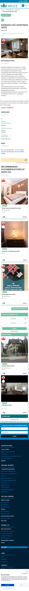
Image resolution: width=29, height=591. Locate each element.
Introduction (4, 33)
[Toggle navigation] (27, 5)
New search (6, 15)
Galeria (3, 542)
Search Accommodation (19, 308)
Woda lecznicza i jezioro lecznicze (9, 473)
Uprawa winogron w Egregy (7, 531)
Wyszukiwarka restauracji (7, 540)
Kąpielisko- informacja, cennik (8, 451)
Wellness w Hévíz (5, 500)
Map (2, 35)
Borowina (3, 475)
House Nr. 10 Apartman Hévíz (11, 251)
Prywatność (4, 559)
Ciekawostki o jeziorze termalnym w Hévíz (11, 456)
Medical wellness (5, 502)
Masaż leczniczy (5, 485)
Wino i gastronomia (6, 529)
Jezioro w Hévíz (5, 449)
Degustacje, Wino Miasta (7, 533)
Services (20, 33)
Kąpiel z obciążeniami (6, 478)
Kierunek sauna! (5, 504)
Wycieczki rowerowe (6, 518)
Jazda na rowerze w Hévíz (7, 516)
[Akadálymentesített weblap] (27, 1)
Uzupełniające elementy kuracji (8, 480)
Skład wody (4, 453)
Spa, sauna (3, 520)
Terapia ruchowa (5, 487)
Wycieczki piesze (5, 511)
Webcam (3, 460)
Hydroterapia (4, 491)
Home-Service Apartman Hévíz (11, 208)
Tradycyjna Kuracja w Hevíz (8, 469)
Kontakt (3, 557)
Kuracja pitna (4, 482)
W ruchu (3, 509)
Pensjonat (5, 363)
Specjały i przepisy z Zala (7, 535)
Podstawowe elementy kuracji (8, 471)
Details (25, 217)
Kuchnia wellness (5, 538)
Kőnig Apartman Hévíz (9, 294)
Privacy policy (25, 573)
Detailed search (14, 331)
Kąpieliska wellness (5, 507)
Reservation (12, 33)
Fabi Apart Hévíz (7, 405)
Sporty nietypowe (5, 513)
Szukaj (14, 328)
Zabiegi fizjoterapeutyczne (7, 489)
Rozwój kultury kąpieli (6, 458)
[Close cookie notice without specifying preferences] (27, 571)
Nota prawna (4, 561)
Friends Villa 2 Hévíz (8, 366)
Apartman (5, 205)
